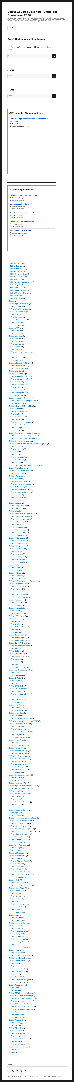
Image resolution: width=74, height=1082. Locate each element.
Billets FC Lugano (16, 554)
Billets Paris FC (15, 799)
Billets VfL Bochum (16, 1028)
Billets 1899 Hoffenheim (18, 304)
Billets (11, 301)
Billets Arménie (15, 344)
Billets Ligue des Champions (20, 718)
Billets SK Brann (15, 926)
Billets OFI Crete (15, 778)
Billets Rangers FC (16, 842)
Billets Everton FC (16, 508)
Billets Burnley (15, 414)
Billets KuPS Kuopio (16, 683)
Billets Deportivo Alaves (18, 481)
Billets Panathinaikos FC (18, 794)
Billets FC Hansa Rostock (18, 541)
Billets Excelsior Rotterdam (19, 516)
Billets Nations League (17, 764)
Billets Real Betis (15, 858)
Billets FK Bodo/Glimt (17, 594)
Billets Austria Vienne (17, 368)
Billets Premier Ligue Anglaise (20, 829)
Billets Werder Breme (17, 1044)
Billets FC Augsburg (16, 522)
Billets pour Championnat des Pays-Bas (24, 818)
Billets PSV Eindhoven (17, 837)
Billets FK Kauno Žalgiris (18, 597)
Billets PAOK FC (15, 796)
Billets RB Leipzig (16, 848)
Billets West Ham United (18, 1047)
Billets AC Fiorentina (17, 312)
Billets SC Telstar (15, 910)
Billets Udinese (15, 990)
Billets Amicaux (15, 339)
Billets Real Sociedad (17, 866)
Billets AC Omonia (16, 317)
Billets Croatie (14, 463)
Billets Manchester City (18, 751)
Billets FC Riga (14, 565)
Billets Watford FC (16, 1041)
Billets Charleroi (15, 266)
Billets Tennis (14, 974)
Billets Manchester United (19, 753)
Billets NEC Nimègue (17, 767)
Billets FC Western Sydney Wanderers (23, 581)
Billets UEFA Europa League (19, 1001)
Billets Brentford (15, 403)
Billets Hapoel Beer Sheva (19, 640)
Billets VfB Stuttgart (17, 1025)
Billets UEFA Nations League (20, 1009)
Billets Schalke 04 (16, 912)
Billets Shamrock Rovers (18, 923)
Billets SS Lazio (15, 950)
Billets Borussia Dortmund (19, 398)
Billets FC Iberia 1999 (17, 546)
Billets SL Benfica (16, 928)
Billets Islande (14, 662)
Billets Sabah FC (15, 880)
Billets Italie (13, 664)
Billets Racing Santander (18, 840)
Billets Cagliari (14, 419)
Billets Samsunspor (16, 891)
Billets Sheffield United (18, 290)
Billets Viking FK (15, 1031)
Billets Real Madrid (16, 864)
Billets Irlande (14, 659)
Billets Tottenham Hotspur (19, 980)
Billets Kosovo (14, 681)
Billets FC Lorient (16, 551)
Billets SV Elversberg (17, 971)
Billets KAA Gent (15, 675)
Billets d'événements (17, 476)
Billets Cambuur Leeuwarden (20, 422)
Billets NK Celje (15, 772)
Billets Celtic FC (15, 430)
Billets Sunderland (16, 966)
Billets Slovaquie (15, 934)
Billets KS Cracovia (16, 277)
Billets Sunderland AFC (18, 969)
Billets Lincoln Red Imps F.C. (20, 732)
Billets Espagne (15, 503)
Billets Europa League (17, 506)
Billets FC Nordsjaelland (18, 559)
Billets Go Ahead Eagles (18, 627)
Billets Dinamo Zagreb (17, 489)
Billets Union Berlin (16, 1015)
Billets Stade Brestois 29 (18, 958)
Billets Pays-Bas (15, 813)
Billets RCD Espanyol (17, 856)
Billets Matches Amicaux (18, 756)
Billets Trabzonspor (16, 985)
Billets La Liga (14, 691)
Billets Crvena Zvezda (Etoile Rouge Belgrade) (26, 465)
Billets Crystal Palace (17, 468)
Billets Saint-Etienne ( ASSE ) (20, 885)
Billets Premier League (17, 826)
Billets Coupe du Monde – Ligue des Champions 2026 (23, 1076)
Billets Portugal (15, 815)
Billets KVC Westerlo (17, 689)
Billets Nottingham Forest (19, 775)
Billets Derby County (17, 487)
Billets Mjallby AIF (16, 761)
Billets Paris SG (15, 805)
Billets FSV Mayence (17, 616)
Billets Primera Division (18, 834)
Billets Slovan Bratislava (18, 931)
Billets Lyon (13, 743)
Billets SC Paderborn (17, 907)
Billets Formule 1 (15, 605)
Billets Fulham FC (16, 269)
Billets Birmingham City (18, 393)
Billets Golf (13, 629)
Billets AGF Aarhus (16, 331)
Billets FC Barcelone (16, 524)
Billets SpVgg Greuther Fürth (20, 947)
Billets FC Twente (16, 576)
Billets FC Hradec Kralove (19, 543)
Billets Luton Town (16, 740)
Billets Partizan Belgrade (18, 810)
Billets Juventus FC (16, 673)
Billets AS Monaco (16, 349)
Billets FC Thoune (16, 573)
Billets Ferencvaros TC (17, 586)
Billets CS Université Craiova (20, 471)
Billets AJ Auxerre (16, 333)
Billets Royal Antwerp (17, 877)
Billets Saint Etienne (17, 883)
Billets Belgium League (18, 384)
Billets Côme (14, 452)
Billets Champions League (19, 441)
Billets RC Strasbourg (17, 853)
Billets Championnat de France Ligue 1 (24, 438)
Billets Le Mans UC (16, 702)
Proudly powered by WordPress (51, 1076)
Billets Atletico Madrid (17, 366)
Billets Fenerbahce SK (17, 584)
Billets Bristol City (16, 263)
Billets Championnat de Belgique (21, 436)
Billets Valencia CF (16, 1020)
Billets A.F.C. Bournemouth (19, 309)
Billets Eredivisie (15, 498)
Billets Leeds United (17, 708)
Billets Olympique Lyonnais (19, 788)
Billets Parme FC (15, 807)
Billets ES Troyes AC (16, 500)
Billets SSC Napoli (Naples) (19, 955)
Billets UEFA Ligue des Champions (22, 1004)
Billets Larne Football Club (19, 694)
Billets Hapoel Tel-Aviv (18, 643)
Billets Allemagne (16, 336)
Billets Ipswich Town (17, 656)
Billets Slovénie (15, 936)
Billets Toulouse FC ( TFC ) (19, 982)
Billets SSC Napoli (16, 953)
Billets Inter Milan (16, 654)
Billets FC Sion (14, 568)
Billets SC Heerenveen (17, 904)
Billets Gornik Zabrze (17, 632)
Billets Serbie (14, 915)
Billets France (14, 611)
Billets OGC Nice (15, 780)
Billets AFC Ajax (15, 328)
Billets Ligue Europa (17, 726)
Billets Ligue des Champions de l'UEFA (24, 721)
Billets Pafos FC (15, 791)
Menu (11, 28)
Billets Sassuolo (15, 896)
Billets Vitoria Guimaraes (18, 1039)
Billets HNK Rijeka (16, 648)
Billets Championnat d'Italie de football (24, 433)
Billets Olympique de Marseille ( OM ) (23, 786)
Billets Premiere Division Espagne (22, 831)
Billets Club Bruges (16, 449)
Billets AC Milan (15, 314)
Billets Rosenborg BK (17, 288)
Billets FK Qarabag (16, 600)
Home (9, 1064)
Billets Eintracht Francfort (19, 492)
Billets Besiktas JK (16, 390)
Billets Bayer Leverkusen (18, 376)
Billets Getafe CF (15, 624)
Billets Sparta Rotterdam (18, 939)
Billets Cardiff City (16, 425)
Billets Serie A (14, 918)
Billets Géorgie (15, 621)
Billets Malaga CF (15, 748)
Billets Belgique (15, 382)
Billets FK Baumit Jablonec (19, 592)
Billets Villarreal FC (16, 1036)
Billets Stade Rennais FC (18, 961)
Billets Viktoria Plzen (17, 1033)
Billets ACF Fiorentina (17, 320)
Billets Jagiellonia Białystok (19, 670)
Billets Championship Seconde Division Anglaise (27, 444)
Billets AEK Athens (16, 325)
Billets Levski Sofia (16, 713)
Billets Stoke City (15, 963)
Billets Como (14, 454)
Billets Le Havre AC (16, 699)
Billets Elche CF (15, 495)
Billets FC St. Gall (15, 570)
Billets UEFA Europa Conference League (24, 998)
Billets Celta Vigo (15, 428)
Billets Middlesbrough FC (19, 759)
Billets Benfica (14, 387)
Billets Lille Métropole (17, 729)
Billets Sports (14, 945)
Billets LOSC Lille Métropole (20, 737)
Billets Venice (14, 1023)
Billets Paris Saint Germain (19, 802)
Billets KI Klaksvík (16, 678)
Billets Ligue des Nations (18, 724)
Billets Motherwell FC (17, 279)
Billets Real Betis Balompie (19, 861)
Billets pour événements (18, 823)
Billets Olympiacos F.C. (17, 783)
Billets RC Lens (15, 850)
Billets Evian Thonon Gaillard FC (21, 514)
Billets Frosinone (15, 613)
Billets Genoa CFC (16, 619)
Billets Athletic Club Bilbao (19, 363)
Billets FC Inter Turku (17, 549)
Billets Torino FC (15, 977)
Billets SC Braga (15, 899)
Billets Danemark (16, 479)
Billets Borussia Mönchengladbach (22, 401)
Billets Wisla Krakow (17, 296)
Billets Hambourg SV (17, 638)
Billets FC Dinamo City (17, 533)
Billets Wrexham (16, 298)
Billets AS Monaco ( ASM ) (19, 352)
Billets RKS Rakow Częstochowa (21, 875)
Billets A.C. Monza (16, 306)
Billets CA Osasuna (16, 417)
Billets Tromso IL (15, 988)
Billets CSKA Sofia (16, 473)
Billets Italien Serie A (17, 667)
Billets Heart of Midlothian (19, 646)
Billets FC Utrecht (16, 578)
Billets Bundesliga (16, 411)
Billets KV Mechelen (17, 686)
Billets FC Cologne (16, 527)
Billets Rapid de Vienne (18, 285)
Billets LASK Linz (15, 697)
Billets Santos (14, 893)
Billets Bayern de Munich (18, 379)
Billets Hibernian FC (17, 271)
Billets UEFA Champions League (21, 993)
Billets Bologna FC (16, 395)
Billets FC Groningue (17, 538)
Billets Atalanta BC (16, 360)
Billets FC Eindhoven (17, 535)
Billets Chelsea (14, 446)
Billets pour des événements (20, 821)
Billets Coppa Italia (16, 457)
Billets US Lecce (15, 1017)
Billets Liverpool (15, 735)
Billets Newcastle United (18, 770)
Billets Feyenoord (16, 589)
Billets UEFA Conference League (21, 996)
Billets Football (15, 603)
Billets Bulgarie (15, 409)
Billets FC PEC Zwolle (17, 562)
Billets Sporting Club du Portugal (21, 942)
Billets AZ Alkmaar (16, 374)
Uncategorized (15, 1052)
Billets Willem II (15, 1050)
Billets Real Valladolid (17, 869)
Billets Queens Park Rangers (20, 282)
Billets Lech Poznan (16, 705)
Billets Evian (14, 511)
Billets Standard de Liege (19, 293)
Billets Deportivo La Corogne (20, 484)
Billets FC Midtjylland (17, 557)
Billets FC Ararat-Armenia (19, 519)
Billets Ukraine (15, 1012)
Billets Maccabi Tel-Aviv (18, 745)
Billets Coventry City (17, 460)
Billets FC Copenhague (17, 530)
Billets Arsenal (14, 347)
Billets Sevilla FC (15, 920)
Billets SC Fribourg (16, 901)
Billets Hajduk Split (16, 635)
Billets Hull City (15, 651)
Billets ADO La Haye (16, 323)
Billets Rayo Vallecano (17, 845)
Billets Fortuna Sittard (17, 608)
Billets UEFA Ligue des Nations (21, 1006)
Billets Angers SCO (16, 341)
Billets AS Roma (15, 355)
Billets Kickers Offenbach (19, 274)
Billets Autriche (15, 371)
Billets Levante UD (16, 710)
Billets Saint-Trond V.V (18, 888)
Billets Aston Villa (16, 358)
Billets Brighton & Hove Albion (21, 406)
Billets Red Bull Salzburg (18, 872)
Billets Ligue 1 (14, 716)
